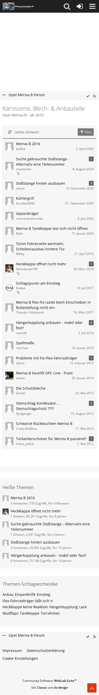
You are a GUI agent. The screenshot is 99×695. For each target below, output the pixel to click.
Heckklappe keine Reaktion (25, 606)
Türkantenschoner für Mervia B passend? (51, 438)
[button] (67, 6)
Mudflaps (11, 613)
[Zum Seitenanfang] (91, 687)
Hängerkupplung (63, 606)
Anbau (8, 594)
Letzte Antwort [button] (26, 132)
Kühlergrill (25, 198)
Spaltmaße (25, 342)
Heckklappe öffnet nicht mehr (41, 264)
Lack (83, 606)
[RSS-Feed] (94, 96)
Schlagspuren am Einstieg (38, 283)
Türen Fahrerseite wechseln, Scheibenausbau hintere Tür (40, 246)
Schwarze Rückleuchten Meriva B (44, 423)
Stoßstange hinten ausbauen (40, 183)
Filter (88, 132)
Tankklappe (29, 613)
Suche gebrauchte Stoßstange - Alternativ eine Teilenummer (42, 162)
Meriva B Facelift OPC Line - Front (44, 373)
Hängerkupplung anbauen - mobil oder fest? (49, 325)
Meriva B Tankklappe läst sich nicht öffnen (52, 228)
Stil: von (49, 687)
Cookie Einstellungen (20, 658)
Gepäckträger (27, 213)
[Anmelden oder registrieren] (80, 6)
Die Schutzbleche (30, 388)
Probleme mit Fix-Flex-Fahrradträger (46, 358)
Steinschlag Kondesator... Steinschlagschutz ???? (37, 406)
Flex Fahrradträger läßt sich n (28, 600)
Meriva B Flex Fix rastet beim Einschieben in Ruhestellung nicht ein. (53, 305)
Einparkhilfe (25, 594)
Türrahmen (50, 613)
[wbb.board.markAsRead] (88, 96)
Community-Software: (50, 681)
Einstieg (43, 594)
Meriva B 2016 (28, 143)
